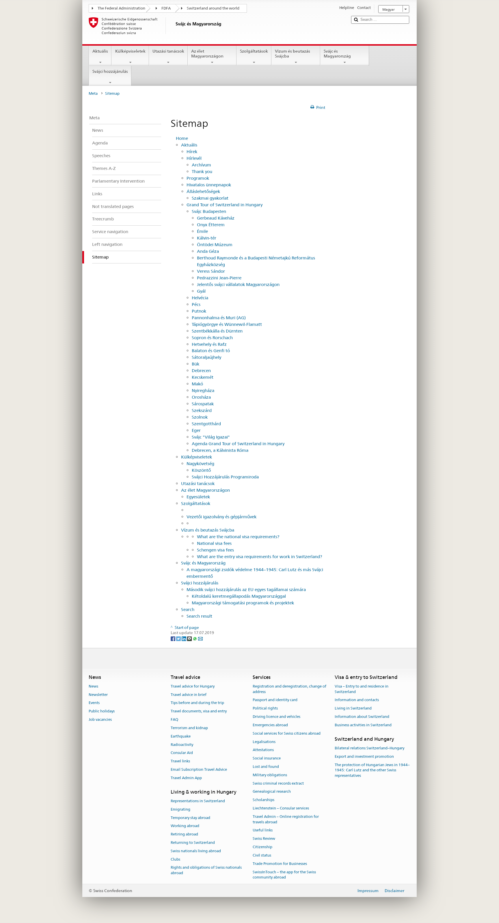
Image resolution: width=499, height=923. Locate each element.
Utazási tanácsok (168, 51)
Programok (198, 178)
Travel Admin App (186, 778)
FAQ (174, 719)
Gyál (201, 291)
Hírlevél (194, 158)
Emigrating (180, 809)
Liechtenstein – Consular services (281, 808)
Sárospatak (203, 403)
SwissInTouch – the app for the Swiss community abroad (284, 875)
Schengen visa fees (215, 550)
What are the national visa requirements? (238, 536)
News (93, 686)
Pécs (196, 304)
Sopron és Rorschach (212, 337)
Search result (199, 616)
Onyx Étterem (211, 224)
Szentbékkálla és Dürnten (217, 331)
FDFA (166, 8)
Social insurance (267, 758)
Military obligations (270, 775)
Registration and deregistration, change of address (289, 689)
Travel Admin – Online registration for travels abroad (286, 819)
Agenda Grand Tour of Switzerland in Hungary (238, 443)
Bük (195, 364)
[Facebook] (173, 638)
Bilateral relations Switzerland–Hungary (369, 748)
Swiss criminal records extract (278, 783)
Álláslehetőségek (203, 191)
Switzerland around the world (213, 8)
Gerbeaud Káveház (215, 218)
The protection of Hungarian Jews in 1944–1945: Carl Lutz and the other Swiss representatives (372, 770)
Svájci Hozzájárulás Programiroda (225, 477)
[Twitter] (179, 638)
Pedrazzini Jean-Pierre (219, 278)
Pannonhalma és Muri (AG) (219, 317)
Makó (197, 384)
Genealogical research (272, 792)
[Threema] (190, 638)
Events (94, 703)
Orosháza (201, 397)
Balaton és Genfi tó (211, 350)
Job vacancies (100, 719)
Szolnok (200, 417)
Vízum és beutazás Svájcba (292, 53)
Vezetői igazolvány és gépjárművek (221, 516)
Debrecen (201, 370)
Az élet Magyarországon (207, 53)
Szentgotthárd (206, 423)
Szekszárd (202, 410)
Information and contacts (357, 700)
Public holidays (102, 711)
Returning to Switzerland (193, 842)
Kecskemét (202, 377)
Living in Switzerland (353, 708)
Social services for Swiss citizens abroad (287, 733)
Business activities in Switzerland (363, 725)
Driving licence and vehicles (276, 716)
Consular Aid (182, 753)
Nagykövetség (200, 463)
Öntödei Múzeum (214, 244)
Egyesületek (198, 496)
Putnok (199, 311)
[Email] (200, 638)
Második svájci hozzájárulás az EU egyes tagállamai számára (246, 589)
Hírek (192, 151)
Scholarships (263, 800)
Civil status (262, 855)
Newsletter (98, 694)
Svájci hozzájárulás (110, 71)
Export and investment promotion (364, 756)
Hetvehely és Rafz (209, 344)
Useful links (263, 830)
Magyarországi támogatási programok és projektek (243, 603)
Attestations (263, 750)
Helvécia (200, 297)
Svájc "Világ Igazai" (211, 437)
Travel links (180, 761)
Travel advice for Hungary (193, 686)
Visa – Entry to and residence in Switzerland (361, 689)
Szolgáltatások (254, 51)
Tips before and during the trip (197, 703)
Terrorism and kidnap (189, 728)
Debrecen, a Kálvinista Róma (220, 450)
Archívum (201, 165)
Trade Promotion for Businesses (280, 863)
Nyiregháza (203, 390)
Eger (196, 430)
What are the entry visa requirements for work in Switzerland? (259, 556)
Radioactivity (182, 744)
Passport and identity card (275, 700)
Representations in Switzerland (198, 801)
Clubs (175, 859)
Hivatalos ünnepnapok (209, 184)
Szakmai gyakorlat (210, 198)
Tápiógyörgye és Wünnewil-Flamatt (227, 324)
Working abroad (185, 826)
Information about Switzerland (362, 716)
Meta (93, 93)
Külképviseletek (130, 51)
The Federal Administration (121, 8)
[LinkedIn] (184, 638)
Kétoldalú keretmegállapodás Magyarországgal (239, 596)
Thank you (202, 171)
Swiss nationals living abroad (196, 851)
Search (187, 609)
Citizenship (262, 847)
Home (182, 138)
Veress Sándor (211, 271)
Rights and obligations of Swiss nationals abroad (206, 870)
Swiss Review (264, 839)
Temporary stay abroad (190, 818)
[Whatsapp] (195, 638)
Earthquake (181, 736)
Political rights (265, 708)
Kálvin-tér (206, 238)
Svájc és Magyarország (337, 53)
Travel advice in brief (188, 694)
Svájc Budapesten (209, 211)
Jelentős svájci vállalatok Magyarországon (238, 284)
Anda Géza (208, 251)
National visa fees (214, 543)
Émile (202, 231)
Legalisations (264, 742)
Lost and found (266, 766)
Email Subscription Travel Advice (199, 769)
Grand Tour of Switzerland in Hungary (224, 204)
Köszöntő (201, 470)
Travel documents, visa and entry (199, 711)
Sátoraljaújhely (206, 357)
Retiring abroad (184, 834)
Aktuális (100, 51)
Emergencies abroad (270, 725)
